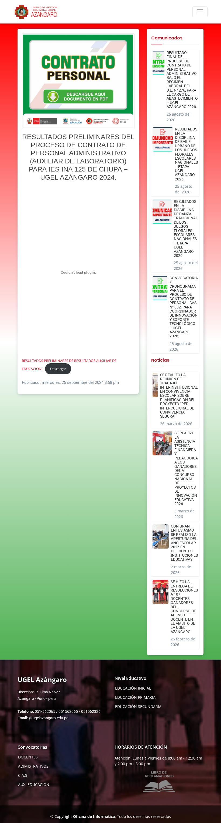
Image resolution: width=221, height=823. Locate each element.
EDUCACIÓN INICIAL (133, 688)
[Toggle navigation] (200, 11)
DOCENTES (28, 757)
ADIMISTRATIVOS (33, 766)
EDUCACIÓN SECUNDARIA (138, 706)
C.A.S (22, 775)
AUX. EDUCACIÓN (33, 785)
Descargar (58, 368)
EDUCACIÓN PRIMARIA (135, 697)
